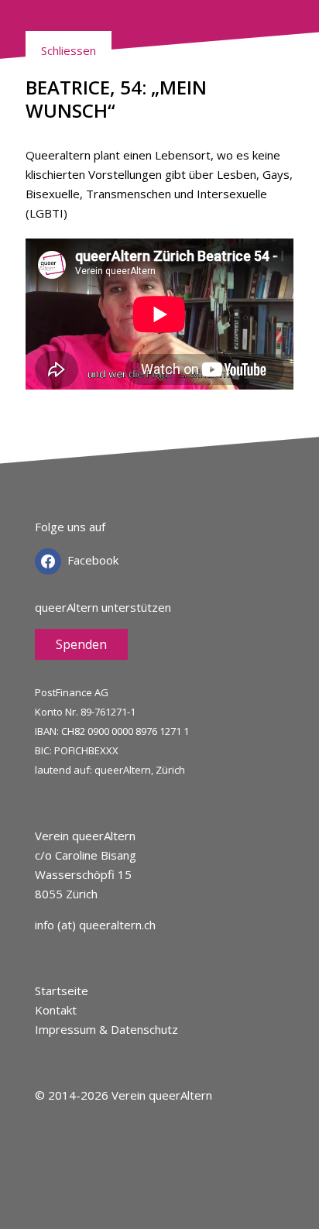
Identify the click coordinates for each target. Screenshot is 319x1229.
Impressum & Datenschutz (106, 1029)
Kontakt (56, 1010)
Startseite (61, 990)
